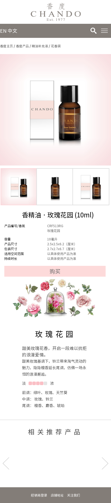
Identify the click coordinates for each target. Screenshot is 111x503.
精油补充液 (40, 46)
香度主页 (6, 46)
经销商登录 (39, 495)
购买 (55, 271)
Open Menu (104, 31)
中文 (12, 30)
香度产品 (22, 46)
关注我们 (73, 495)
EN (3, 30)
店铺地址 (57, 495)
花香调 (56, 46)
